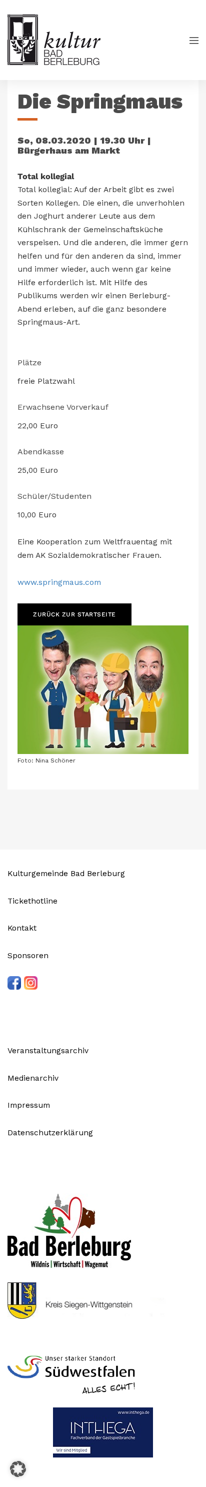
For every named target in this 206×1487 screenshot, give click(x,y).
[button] (18, 1469)
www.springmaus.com (59, 582)
